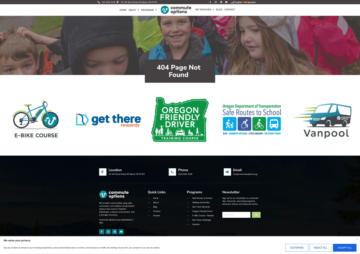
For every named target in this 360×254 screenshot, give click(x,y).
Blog (219, 9)
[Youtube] (121, 231)
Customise (297, 247)
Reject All (320, 247)
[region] (180, 245)
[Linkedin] (114, 231)
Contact (229, 9)
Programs (147, 9)
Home (123, 9)
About (132, 9)
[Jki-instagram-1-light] (108, 231)
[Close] (357, 238)
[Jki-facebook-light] (101, 231)
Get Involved (203, 9)
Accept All (345, 247)
